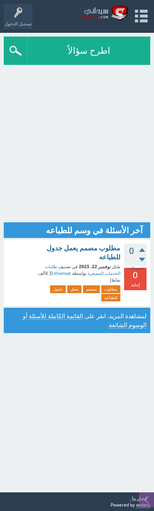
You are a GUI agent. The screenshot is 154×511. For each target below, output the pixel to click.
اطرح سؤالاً (89, 51)
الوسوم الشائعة (128, 325)
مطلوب (110, 289)
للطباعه (110, 297)
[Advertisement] (77, 142)
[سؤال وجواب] (105, 13)
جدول (58, 289)
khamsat (62, 273)
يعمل (74, 289)
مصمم (91, 289)
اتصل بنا (139, 498)
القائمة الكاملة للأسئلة (56, 316)
